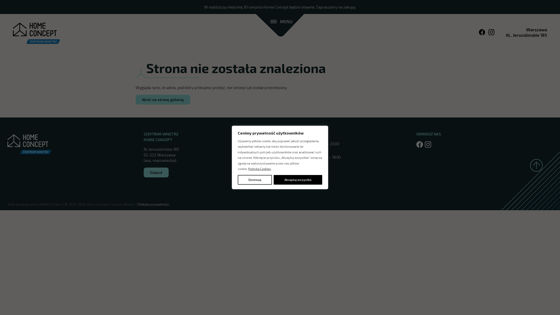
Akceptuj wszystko (298, 180)
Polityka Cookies (259, 169)
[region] (280, 157)
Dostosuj (254, 180)
